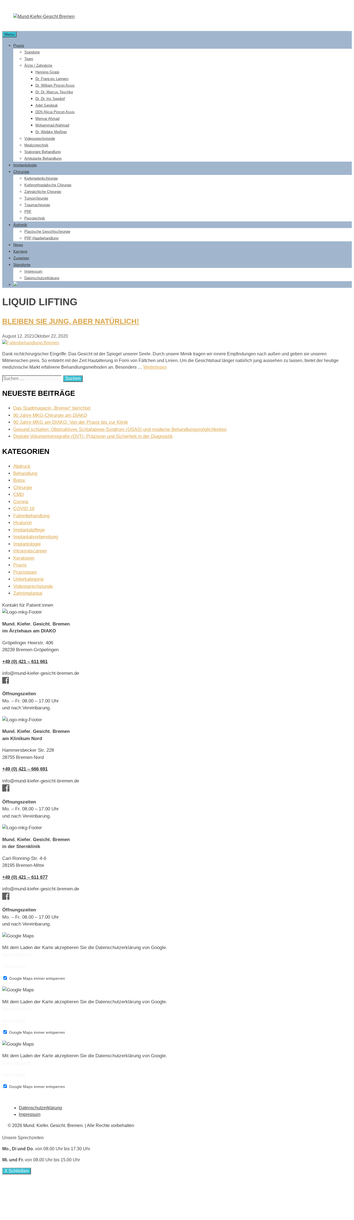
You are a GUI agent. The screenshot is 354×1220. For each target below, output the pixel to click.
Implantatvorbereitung (35, 536)
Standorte (32, 52)
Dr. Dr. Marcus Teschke (54, 92)
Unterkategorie (28, 579)
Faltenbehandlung (31, 515)
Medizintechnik (36, 145)
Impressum (33, 271)
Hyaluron (22, 522)
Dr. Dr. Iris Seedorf (50, 99)
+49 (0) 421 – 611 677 (25, 877)
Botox (19, 480)
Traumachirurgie (37, 205)
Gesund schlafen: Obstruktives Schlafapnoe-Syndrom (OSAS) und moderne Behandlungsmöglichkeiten (120, 429)
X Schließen (16, 1171)
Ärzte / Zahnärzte (38, 65)
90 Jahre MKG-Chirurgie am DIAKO (50, 415)
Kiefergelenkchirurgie (41, 178)
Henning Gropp (47, 72)
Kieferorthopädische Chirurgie (47, 185)
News (18, 244)
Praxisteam (25, 572)
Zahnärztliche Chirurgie (42, 192)
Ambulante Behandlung (42, 158)
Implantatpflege (29, 530)
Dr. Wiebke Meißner (51, 132)
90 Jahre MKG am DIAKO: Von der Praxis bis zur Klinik (70, 422)
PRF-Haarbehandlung (41, 238)
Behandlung (25, 473)
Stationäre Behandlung (42, 152)
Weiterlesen (155, 367)
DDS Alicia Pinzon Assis (55, 112)
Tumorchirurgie (36, 198)
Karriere (20, 251)
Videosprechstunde (39, 138)
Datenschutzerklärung (41, 278)
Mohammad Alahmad (52, 125)
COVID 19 (23, 508)
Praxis (18, 45)
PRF (28, 212)
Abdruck (21, 466)
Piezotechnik (34, 218)
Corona (20, 501)
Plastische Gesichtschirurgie (47, 231)
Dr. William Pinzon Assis (55, 85)
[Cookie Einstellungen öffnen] (43, 1214)
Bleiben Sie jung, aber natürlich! (70, 321)
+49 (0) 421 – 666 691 (25, 769)
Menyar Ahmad (47, 119)
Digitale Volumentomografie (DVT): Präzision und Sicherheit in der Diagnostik (93, 436)
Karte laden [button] (14, 966)
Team (28, 59)
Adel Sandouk (46, 105)
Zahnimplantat (27, 593)
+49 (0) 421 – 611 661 (25, 661)
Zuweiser (21, 258)
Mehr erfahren (16, 954)
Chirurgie (21, 171)
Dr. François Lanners (52, 79)
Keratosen (23, 558)
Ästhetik (20, 225)
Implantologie (25, 165)
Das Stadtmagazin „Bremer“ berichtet (51, 408)
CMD (18, 494)
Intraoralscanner (30, 551)
